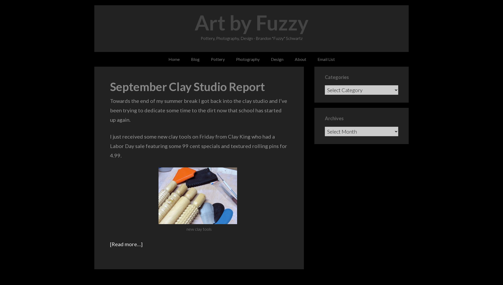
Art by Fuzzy (252, 22)
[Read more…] (126, 244)
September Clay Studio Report (187, 86)
